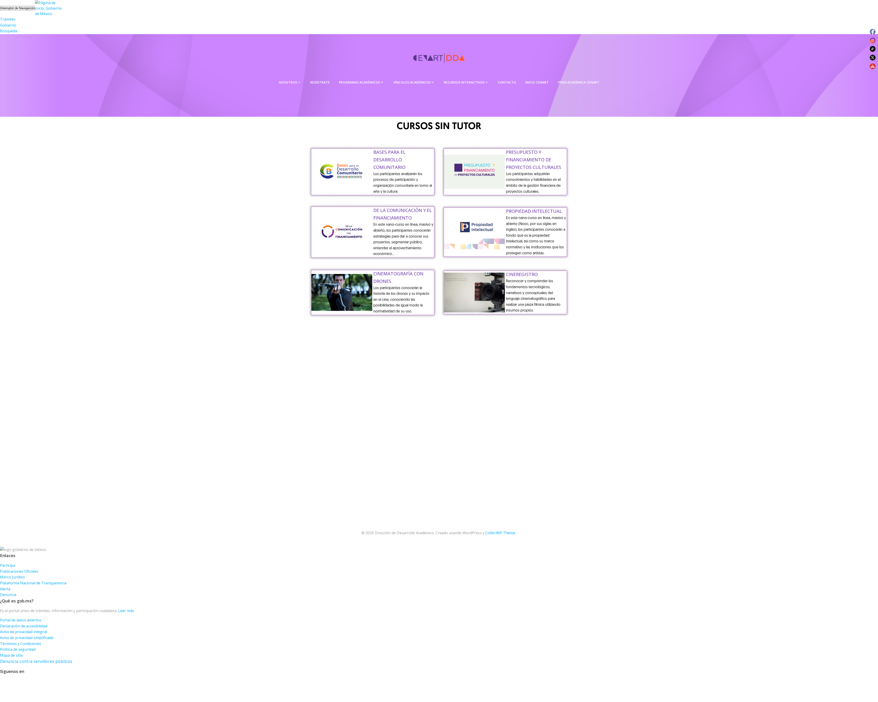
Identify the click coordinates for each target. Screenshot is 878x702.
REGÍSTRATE (320, 82)
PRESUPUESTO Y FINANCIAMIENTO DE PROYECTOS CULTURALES (533, 159)
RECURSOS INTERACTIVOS (464, 82)
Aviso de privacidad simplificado (27, 637)
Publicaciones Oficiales (19, 571)
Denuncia (8, 594)
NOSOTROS (288, 82)
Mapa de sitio (11, 655)
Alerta (5, 588)
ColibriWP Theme (500, 532)
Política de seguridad (17, 649)
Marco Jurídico (12, 577)
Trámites (8, 19)
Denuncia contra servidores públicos (36, 661)
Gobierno (8, 25)
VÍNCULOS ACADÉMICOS (412, 82)
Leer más (126, 610)
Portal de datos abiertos (20, 620)
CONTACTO (507, 82)
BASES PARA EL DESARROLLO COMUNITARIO (389, 159)
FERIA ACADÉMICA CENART (578, 82)
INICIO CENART (537, 82)
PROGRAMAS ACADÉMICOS (359, 82)
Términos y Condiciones (20, 643)
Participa (7, 565)
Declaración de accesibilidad (23, 626)
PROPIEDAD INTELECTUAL (534, 211)
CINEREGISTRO (522, 274)
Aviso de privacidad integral (23, 631)
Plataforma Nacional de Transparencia (33, 582)
